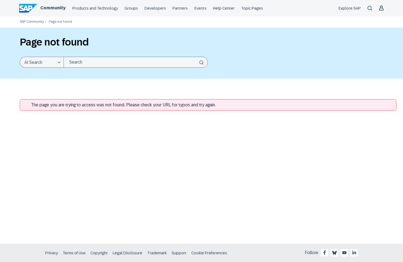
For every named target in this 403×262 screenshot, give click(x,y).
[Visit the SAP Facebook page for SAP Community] (324, 252)
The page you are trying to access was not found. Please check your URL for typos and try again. (123, 104)
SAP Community (32, 22)
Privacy (51, 253)
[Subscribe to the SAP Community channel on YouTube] (344, 252)
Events (200, 8)
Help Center (224, 8)
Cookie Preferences (209, 253)
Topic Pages (252, 8)
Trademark (157, 253)
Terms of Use (74, 253)
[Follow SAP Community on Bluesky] (334, 252)
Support (179, 253)
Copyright (99, 253)
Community (53, 7)
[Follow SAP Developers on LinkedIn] (354, 252)
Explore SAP (350, 8)
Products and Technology (95, 8)
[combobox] (136, 62)
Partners (180, 8)
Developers (155, 8)
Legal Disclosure (127, 253)
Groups (131, 8)
